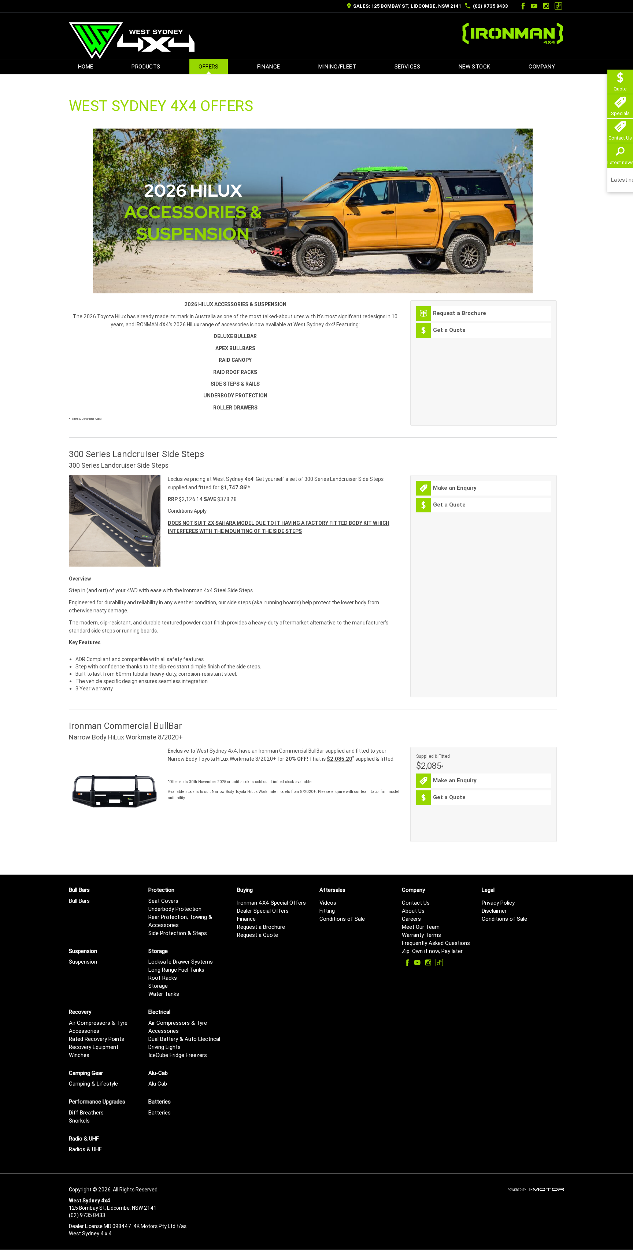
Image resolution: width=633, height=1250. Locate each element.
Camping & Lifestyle (93, 1083)
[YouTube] (534, 5)
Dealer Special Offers (263, 910)
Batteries (159, 1112)
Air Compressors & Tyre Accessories (98, 1026)
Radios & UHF (85, 1149)
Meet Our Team (421, 926)
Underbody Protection (174, 908)
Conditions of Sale (342, 918)
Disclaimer (494, 910)
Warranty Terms (421, 934)
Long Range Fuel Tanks (176, 969)
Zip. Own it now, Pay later (432, 950)
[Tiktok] (558, 5)
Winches (79, 1054)
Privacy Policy (498, 902)
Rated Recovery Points (96, 1038)
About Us (413, 910)
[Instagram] (546, 5)
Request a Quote (257, 934)
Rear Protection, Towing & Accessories (180, 920)
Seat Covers (163, 900)
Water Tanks (163, 993)
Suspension (83, 961)
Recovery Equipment (93, 1046)
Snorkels (79, 1120)
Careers (411, 918)
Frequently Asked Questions (436, 942)
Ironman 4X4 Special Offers (271, 902)
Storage (158, 985)
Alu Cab (157, 1083)
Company (542, 66)
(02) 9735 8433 (490, 6)
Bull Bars (79, 900)
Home (85, 66)
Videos (327, 902)
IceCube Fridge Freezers (177, 1054)
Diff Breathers (86, 1112)
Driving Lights (164, 1046)
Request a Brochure (261, 926)
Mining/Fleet (337, 66)
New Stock (475, 66)
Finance (268, 66)
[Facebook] (522, 5)
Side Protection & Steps (177, 933)
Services (407, 66)
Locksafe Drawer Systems (180, 961)
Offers (208, 66)
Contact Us (416, 902)
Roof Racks (162, 977)
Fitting (327, 910)
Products (146, 66)
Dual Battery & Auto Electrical (184, 1038)
